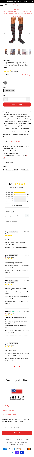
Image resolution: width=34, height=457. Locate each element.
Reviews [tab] (8, 211)
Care (11, 141)
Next (20, 9)
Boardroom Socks (16, 440)
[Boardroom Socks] (17, 4)
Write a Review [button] (18, 205)
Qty (4, 95)
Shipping (17, 141)
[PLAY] (16, 33)
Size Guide (25, 75)
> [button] (22, 366)
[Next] (29, 33)
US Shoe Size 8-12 (9, 90)
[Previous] (5, 33)
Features (5, 141)
